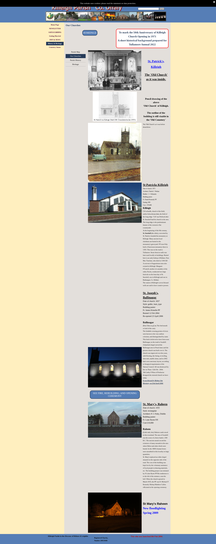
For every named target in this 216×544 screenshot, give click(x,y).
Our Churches (75, 56)
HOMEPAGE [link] (89, 32)
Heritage (75, 64)
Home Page (55, 25)
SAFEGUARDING (54, 32)
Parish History (75, 60)
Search (162, 8)
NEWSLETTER (55, 28)
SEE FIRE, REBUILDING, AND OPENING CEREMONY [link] (115, 394)
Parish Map (75, 52)
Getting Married (55, 36)
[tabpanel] (142, 38)
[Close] (214, 2)
